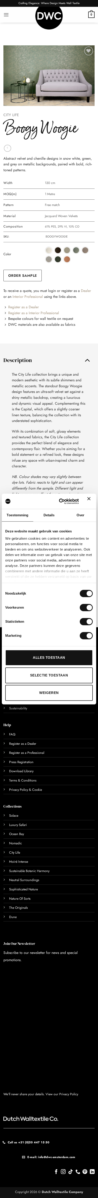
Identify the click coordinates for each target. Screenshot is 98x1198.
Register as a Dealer (23, 307)
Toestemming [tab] (17, 515)
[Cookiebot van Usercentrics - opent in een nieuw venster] (60, 501)
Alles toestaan (49, 657)
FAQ (12, 734)
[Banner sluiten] (90, 501)
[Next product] (7, 148)
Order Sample (22, 275)
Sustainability (18, 708)
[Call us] (77, 1172)
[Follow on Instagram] (63, 1172)
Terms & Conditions (22, 780)
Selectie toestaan (49, 675)
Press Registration (21, 762)
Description (17, 360)
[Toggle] (87, 360)
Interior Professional (28, 296)
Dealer (86, 290)
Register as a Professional (26, 752)
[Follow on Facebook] (56, 1172)
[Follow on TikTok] (70, 1172)
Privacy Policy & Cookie (25, 789)
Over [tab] (80, 515)
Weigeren (49, 693)
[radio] (48, 250)
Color (7, 254)
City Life (11, 115)
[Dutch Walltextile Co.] (49, 18)
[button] (6, 14)
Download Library (21, 771)
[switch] (81, 607)
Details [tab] (49, 515)
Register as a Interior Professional (33, 313)
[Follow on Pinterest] (85, 1172)
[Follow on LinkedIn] (92, 1172)
